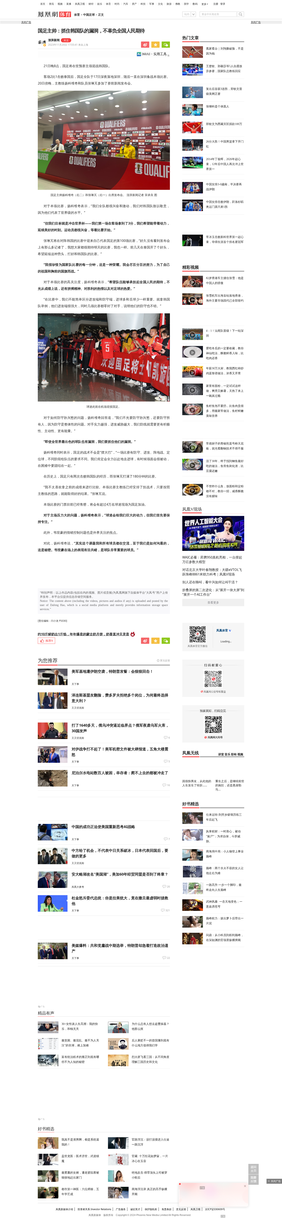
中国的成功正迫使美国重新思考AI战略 (103, 826)
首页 (42, 3)
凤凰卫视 (80, 3)
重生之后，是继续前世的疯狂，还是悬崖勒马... (229, 785)
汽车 (125, 3)
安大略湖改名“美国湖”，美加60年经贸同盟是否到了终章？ (120, 874)
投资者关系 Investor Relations (94, 1209)
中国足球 (89, 14)
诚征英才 (135, 1209)
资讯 (51, 3)
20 (168, 886)
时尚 (117, 3)
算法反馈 (165, 660)
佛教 (177, 3)
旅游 (169, 3)
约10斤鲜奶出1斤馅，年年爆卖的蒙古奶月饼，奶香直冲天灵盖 (83, 634)
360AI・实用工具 (154, 54)
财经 (91, 3)
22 (168, 958)
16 (168, 785)
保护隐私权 (151, 1209)
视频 (60, 3)
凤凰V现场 (192, 509)
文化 (160, 3)
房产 (134, 3)
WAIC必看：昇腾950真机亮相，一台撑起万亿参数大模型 (212, 559)
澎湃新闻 (54, 40)
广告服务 (121, 1209)
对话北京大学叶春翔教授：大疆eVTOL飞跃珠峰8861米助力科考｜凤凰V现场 (212, 571)
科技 (143, 3)
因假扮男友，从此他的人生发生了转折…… (196, 783)
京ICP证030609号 (215, 1209)
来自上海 (68, 44)
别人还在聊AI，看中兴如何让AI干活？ (210, 582)
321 (168, 910)
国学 (186, 3)
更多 (203, 4)
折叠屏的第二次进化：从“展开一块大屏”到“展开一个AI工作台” (213, 592)
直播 (68, 3)
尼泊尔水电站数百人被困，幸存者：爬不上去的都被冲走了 (120, 772)
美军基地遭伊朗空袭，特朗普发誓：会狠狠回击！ (112, 671)
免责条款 (167, 1209)
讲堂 (221, 754)
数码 (195, 3)
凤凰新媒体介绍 (64, 1209)
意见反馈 (181, 1209)
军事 (151, 3)
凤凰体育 (222, 630)
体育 (108, 3)
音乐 (227, 754)
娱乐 (99, 3)
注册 (215, 3)
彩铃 (234, 754)
